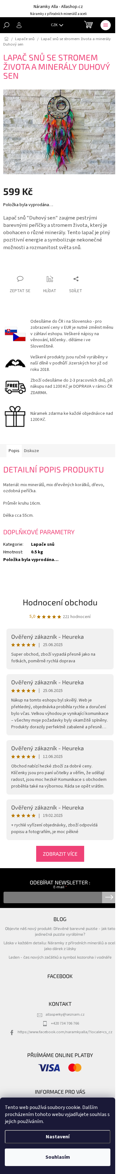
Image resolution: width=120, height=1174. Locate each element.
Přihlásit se (109, 897)
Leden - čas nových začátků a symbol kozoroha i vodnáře (60, 957)
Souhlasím (57, 1157)
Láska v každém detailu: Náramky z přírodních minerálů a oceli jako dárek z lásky (60, 945)
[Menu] (105, 25)
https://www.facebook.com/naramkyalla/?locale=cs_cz (65, 1032)
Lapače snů (42, 544)
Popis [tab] (14, 451)
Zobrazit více (60, 854)
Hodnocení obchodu (60, 602)
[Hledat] (6, 25)
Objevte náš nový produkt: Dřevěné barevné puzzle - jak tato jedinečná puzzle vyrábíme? (60, 931)
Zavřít (37, 266)
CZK (54, 25)
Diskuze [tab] (31, 451)
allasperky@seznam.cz (64, 1014)
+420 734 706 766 (65, 1023)
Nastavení (57, 1136)
